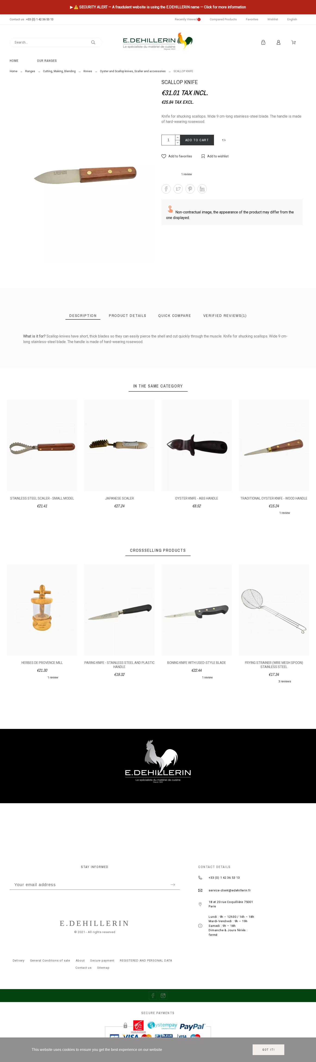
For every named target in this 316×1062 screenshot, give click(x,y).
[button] (224, 140)
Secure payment (102, 960)
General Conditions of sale (50, 960)
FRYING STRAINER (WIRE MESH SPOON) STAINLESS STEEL (274, 665)
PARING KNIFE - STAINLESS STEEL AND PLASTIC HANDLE (119, 665)
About (80, 960)
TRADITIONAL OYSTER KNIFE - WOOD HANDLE (273, 498)
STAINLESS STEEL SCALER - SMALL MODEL (42, 498)
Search (96, 42)
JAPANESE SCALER (119, 498)
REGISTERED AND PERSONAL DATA (146, 960)
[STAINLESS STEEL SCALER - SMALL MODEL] (273, 373)
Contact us (83, 967)
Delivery (19, 960)
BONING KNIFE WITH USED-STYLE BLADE (196, 663)
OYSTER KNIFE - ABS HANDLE (196, 498)
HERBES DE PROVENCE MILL (42, 663)
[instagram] (163, 995)
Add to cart (197, 139)
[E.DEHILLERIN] (158, 42)
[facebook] (153, 995)
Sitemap (103, 967)
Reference (32, 346)
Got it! (268, 1050)
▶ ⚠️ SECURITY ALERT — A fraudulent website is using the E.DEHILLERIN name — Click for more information (158, 7)
